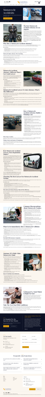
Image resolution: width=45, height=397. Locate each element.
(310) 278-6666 (38, 1)
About (4, 377)
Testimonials (14, 379)
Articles (4, 378)
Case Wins (4, 379)
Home (14, 377)
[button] (21, 5)
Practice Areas (15, 378)
